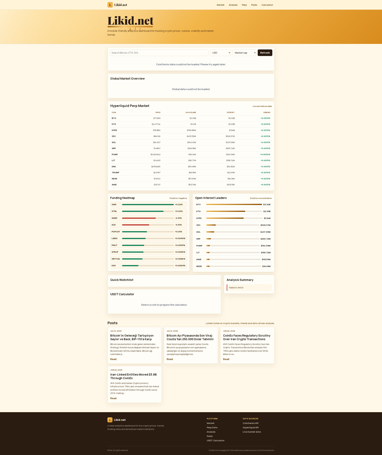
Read (113, 359)
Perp (244, 4)
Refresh (265, 52)
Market (220, 4)
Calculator (267, 4)
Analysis (233, 4)
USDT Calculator (216, 440)
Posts (254, 4)
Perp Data (212, 427)
